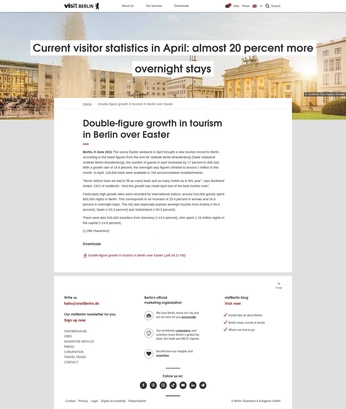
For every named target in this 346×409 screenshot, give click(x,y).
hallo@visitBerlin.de (81, 303)
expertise (162, 355)
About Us (128, 5)
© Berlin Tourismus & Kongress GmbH (255, 401)
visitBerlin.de (75, 331)
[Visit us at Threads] (153, 385)
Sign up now (75, 320)
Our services (154, 5)
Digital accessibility (113, 401)
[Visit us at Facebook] (143, 385)
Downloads (181, 5)
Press (246, 6)
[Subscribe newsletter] (202, 385)
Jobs (236, 6)
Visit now (233, 303)
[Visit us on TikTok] (173, 385)
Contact (71, 362)
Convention (74, 352)
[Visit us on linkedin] (192, 385)
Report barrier (137, 401)
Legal (94, 401)
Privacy (83, 401)
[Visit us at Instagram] (163, 385)
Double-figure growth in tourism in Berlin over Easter (136, 255)
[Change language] (257, 6)
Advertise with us (79, 341)
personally (188, 317)
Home (87, 104)
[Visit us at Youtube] (183, 385)
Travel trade (75, 357)
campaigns (183, 330)
